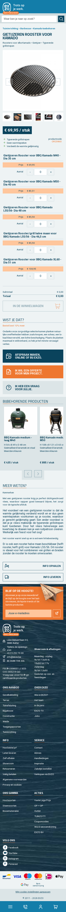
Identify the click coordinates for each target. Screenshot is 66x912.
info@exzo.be (14, 657)
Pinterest (13, 864)
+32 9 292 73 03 (15, 653)
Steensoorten (9, 805)
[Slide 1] (7, 117)
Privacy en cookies (12, 784)
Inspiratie (39, 763)
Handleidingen (41, 758)
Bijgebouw (8, 710)
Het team (38, 700)
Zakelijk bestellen (43, 768)
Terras (6, 700)
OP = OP (38, 805)
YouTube (12, 853)
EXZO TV (39, 710)
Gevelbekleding (10, 694)
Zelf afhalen (9, 758)
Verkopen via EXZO (44, 774)
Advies (37, 753)
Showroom (8, 763)
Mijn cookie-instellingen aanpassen (33, 892)
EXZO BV (39, 832)
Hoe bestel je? (10, 747)
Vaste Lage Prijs (42, 800)
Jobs (37, 716)
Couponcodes (41, 821)
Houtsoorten (9, 800)
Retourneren (9, 768)
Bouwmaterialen (11, 811)
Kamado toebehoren (44, 28)
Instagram (13, 858)
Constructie (9, 716)
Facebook (13, 847)
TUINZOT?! (40, 816)
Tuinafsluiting (9, 705)
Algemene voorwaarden (15, 779)
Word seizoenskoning (45, 826)
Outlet (37, 811)
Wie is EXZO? (41, 694)
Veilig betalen (9, 774)
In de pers (39, 705)
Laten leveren (9, 753)
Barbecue (25, 28)
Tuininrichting (10, 28)
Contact (38, 747)
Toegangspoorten (12, 726)
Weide (6, 721)
